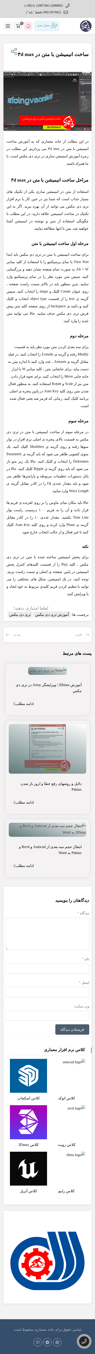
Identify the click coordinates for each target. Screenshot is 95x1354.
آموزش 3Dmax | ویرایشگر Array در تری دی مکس (49, 688)
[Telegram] (47, 1342)
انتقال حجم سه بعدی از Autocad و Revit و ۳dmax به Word (50, 850)
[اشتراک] (13, 52)
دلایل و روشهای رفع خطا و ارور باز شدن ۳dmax (51, 787)
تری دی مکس (20, 615)
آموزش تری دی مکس (52, 615)
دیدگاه (83, 913)
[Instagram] (38, 1342)
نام (85, 959)
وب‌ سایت (81, 1006)
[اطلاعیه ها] (28, 26)
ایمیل (84, 982)
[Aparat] (57, 1342)
